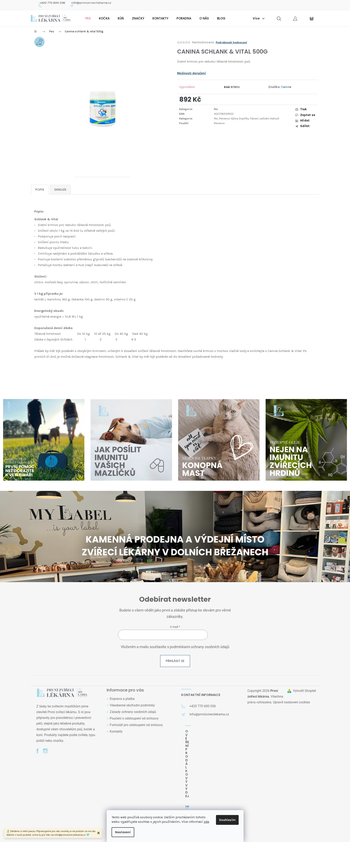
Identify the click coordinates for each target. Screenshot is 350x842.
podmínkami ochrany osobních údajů (199, 647)
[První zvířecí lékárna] (61, 693)
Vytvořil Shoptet (304, 691)
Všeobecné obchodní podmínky (132, 705)
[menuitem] (88, 18)
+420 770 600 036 (52, 2)
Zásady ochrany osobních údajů (133, 712)
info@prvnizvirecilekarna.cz (91, 2)
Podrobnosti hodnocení (231, 42)
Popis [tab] (39, 190)
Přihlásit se (175, 661)
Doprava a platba (122, 699)
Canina (286, 87)
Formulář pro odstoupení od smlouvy (136, 725)
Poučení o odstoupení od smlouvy (134, 718)
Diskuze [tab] (60, 190)
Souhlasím (227, 820)
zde (206, 822)
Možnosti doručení (191, 73)
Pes (216, 109)
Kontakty (116, 731)
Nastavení (123, 832)
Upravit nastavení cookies (291, 702)
